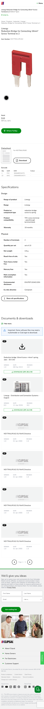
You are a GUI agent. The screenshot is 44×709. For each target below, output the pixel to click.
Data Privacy (28, 674)
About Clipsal (10, 648)
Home (3, 21)
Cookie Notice (18, 674)
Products (9, 21)
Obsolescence (16, 677)
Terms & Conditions (28, 677)
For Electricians (10, 658)
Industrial (16, 21)
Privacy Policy (11, 587)
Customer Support (12, 663)
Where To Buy (11, 131)
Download (23, 160)
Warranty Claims (5, 677)
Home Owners (10, 653)
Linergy (23, 21)
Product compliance (6, 674)
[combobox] (32, 599)
